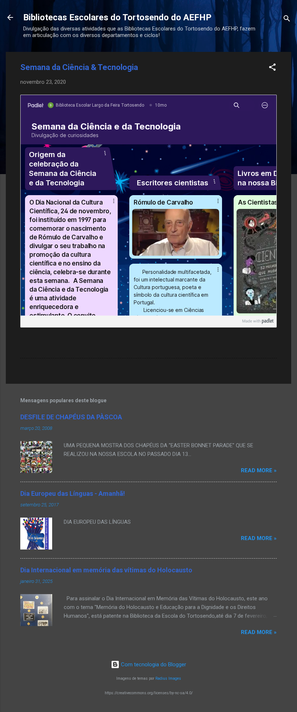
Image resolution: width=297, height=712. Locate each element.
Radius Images (168, 678)
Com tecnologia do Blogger (153, 664)
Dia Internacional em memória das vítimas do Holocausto (106, 570)
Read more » (259, 470)
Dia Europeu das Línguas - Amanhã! (72, 493)
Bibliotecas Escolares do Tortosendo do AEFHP (117, 17)
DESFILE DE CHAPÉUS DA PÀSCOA (71, 417)
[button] (272, 68)
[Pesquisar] (287, 20)
